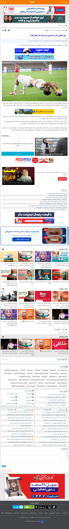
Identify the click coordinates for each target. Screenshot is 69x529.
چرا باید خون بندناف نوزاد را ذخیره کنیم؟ (58, 195)
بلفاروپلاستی (45, 370)
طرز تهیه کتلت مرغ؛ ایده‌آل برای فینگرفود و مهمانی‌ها (19, 418)
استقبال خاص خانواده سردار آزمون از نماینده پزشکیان (19, 415)
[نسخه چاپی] (3, 30)
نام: (66, 452)
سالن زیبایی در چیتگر (62, 383)
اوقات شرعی (29, 403)
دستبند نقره (29, 370)
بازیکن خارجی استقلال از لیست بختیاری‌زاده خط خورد (54, 415)
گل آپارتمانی (44, 377)
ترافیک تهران (29, 400)
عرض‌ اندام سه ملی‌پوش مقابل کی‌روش (56, 402)
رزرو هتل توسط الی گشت (19, 373)
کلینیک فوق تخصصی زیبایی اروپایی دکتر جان (57, 380)
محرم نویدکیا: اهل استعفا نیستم (59, 434)
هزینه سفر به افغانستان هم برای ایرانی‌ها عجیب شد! (53, 412)
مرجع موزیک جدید (54, 373)
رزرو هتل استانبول (63, 377)
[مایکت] (18, 507)
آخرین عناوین (62, 409)
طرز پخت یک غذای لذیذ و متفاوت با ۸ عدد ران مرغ (19, 431)
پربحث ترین (10, 409)
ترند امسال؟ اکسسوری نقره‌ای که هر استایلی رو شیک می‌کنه (53, 201)
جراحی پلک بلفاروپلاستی (24, 377)
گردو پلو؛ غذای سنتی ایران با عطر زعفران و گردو (20, 423)
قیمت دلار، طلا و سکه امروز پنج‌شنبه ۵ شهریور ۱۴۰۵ (19, 420)
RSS (2, 513)
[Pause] (37, 154)
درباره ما (46, 513)
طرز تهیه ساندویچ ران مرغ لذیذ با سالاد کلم (21, 434)
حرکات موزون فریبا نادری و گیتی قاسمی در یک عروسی (53, 428)
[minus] (5, 30)
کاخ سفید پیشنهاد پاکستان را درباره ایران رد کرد (55, 431)
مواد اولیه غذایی (8, 373)
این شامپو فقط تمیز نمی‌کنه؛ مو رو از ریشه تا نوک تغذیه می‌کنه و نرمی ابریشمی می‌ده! (48, 206)
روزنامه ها (29, 394)
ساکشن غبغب (37, 370)
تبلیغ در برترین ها (24, 513)
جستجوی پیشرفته (8, 513)
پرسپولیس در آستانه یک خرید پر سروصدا (22, 445)
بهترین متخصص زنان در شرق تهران (19, 383)
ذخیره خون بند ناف (12, 380)
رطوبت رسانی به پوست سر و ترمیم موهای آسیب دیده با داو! (53, 204)
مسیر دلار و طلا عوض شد (25, 426)
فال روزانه (13, 400)
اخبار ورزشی (52, 513)
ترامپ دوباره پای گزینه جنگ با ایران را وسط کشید (55, 420)
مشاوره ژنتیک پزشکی (23, 380)
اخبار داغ (46, 409)
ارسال (3, 466)
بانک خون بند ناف (41, 386)
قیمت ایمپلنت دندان (62, 370)
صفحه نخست (65, 513)
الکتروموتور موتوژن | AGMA (18, 386)
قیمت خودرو (29, 397)
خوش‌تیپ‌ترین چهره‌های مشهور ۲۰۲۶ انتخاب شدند (54, 437)
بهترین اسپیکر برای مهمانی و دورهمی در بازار (57, 193)
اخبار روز (58, 513)
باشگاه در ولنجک (36, 377)
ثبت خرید (18, 154)
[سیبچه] (51, 507)
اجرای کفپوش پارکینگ (52, 386)
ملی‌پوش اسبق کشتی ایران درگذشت (57, 394)
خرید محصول (62, 179)
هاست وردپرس (32, 383)
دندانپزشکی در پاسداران (50, 383)
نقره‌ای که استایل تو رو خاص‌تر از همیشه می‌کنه (56, 197)
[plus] (9, 30)
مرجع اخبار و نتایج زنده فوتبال (41, 373)
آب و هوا (13, 397)
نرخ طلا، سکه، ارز (11, 394)
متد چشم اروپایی (53, 377)
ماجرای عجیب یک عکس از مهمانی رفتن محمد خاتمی (19, 439)
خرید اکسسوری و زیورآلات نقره (11, 370)
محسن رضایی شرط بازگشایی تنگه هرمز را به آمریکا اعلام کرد (52, 442)
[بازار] (29, 507)
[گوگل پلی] (40, 507)
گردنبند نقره (22, 370)
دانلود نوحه (40, 383)
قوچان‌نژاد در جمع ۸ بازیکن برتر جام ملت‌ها (55, 405)
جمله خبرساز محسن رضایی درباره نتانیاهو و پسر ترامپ (53, 417)
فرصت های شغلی (33, 513)
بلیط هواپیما (53, 370)
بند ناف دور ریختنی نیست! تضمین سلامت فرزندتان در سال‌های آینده (51, 208)
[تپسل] (2, 136)
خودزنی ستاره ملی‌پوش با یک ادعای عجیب (55, 397)
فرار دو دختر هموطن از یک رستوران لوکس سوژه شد (19, 442)
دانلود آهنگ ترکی (63, 386)
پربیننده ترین (27, 409)
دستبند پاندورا (64, 373)
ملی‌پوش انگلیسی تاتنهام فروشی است (56, 400)
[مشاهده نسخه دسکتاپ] (2, 2)
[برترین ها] (32, 2)
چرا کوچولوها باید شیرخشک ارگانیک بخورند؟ (57, 210)
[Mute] (39, 154)
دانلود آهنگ (30, 373)
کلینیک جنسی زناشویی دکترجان (37, 380)
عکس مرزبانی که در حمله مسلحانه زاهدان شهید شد (53, 426)
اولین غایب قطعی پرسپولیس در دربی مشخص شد (55, 423)
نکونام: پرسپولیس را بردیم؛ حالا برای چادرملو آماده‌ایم (54, 445)
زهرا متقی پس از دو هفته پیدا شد (58, 439)
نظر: (66, 456)
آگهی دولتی (16, 513)
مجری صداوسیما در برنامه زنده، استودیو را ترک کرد (19, 412)
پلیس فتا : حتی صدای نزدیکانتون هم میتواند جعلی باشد (54, 199)
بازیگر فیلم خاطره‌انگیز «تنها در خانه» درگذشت (21, 436)
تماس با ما (40, 513)
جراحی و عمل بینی (31, 386)
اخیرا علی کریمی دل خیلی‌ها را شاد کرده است (21, 428)
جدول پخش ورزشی (10, 403)
